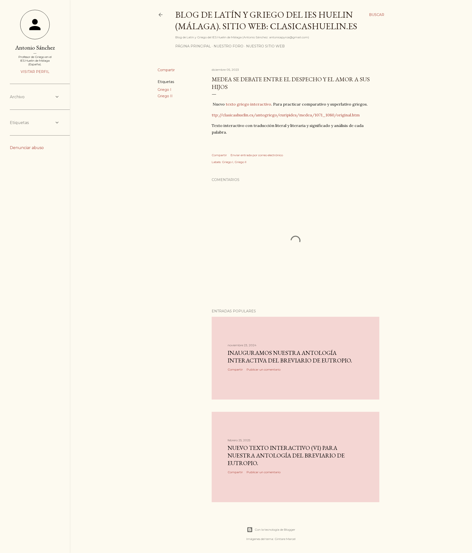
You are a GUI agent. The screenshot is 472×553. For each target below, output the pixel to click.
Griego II (165, 96)
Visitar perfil (35, 71)
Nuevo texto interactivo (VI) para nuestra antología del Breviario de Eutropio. (286, 455)
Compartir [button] (166, 70)
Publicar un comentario (263, 369)
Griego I (164, 89)
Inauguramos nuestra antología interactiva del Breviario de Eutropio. (290, 356)
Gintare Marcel (285, 539)
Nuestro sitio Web (265, 46)
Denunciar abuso (27, 147)
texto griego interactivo (248, 104)
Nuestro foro (228, 46)
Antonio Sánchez (35, 47)
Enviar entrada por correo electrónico (257, 155)
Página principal (193, 46)
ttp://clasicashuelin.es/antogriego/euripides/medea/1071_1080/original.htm (286, 114)
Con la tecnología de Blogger (275, 529)
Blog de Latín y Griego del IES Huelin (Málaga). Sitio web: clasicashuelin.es (266, 20)
